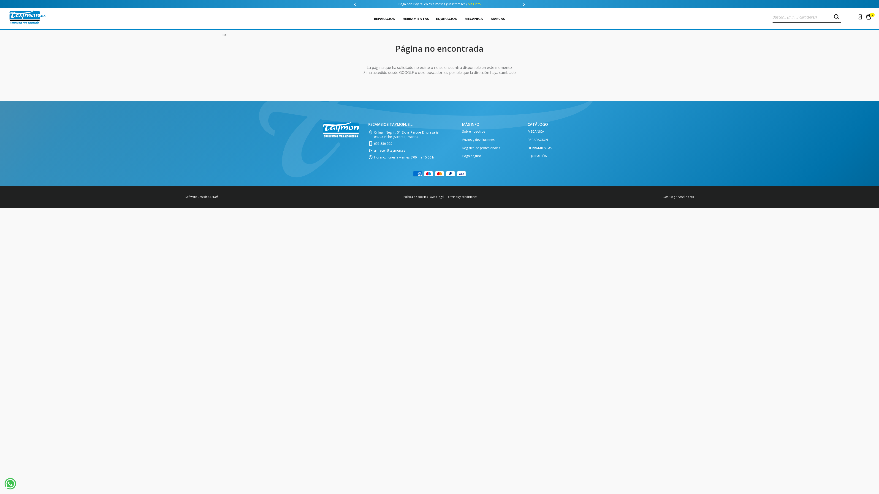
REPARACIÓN (385, 18)
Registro (851, 16)
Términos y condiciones (461, 197)
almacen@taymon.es (389, 150)
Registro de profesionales (481, 148)
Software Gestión (196, 197)
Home (223, 35)
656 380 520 (383, 143)
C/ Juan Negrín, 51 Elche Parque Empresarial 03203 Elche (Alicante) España (406, 134)
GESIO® (213, 197)
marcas (498, 18)
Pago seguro (471, 156)
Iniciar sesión (860, 16)
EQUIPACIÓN (447, 18)
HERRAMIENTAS (416, 18)
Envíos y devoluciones (478, 139)
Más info (474, 4)
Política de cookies (416, 197)
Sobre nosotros (473, 131)
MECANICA (474, 18)
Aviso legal (437, 197)
